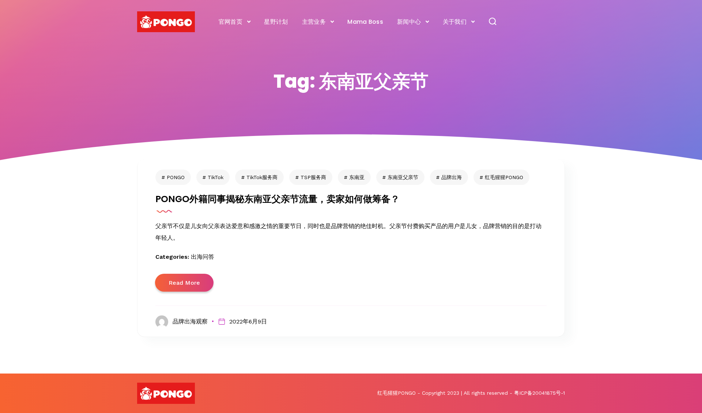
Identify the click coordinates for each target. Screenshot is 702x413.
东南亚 (357, 177)
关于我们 (455, 22)
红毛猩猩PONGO (504, 177)
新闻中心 (409, 22)
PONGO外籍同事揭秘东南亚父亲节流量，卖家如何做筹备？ (277, 199)
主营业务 (314, 22)
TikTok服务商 (262, 177)
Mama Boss (365, 22)
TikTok (215, 177)
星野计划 (276, 22)
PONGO (176, 177)
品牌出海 (451, 177)
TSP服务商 (313, 177)
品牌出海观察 (190, 321)
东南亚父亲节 (403, 177)
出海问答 (202, 256)
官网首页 (230, 22)
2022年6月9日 (248, 321)
